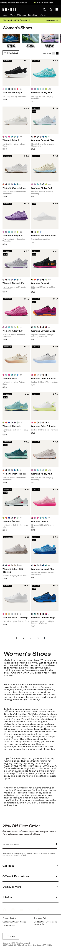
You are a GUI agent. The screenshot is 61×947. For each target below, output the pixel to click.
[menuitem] (5, 15)
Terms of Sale (40, 918)
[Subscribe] (55, 844)
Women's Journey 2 (12, 92)
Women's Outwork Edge (43, 330)
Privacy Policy (9, 918)
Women (21, 15)
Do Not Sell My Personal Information (46, 923)
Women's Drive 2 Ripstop (43, 378)
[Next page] (44, 638)
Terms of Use (9, 926)
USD (14, 937)
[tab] (3, 89)
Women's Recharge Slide (43, 235)
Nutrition (33, 15)
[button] (55, 2)
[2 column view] (57, 53)
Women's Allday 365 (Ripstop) (13, 570)
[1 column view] (53, 53)
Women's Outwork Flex (42, 140)
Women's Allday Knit (41, 92)
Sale (43, 15)
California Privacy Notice (14, 922)
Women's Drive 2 (11, 140)
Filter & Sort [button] (12, 53)
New (5, 15)
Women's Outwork (40, 283)
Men (12, 15)
